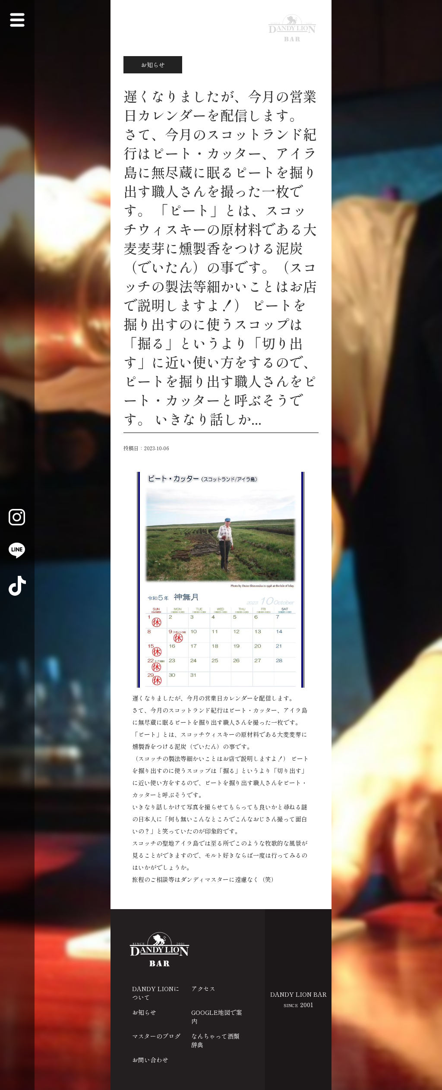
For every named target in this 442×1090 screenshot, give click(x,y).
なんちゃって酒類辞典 (215, 1040)
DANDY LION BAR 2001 (298, 999)
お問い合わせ (150, 1059)
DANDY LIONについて (156, 993)
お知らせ (144, 1012)
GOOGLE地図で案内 (216, 1016)
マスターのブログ (156, 1036)
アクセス (203, 988)
